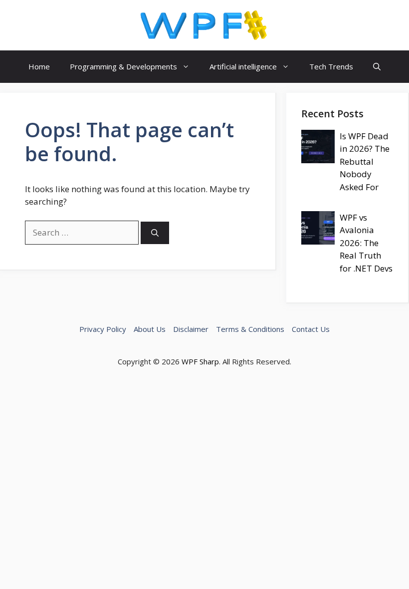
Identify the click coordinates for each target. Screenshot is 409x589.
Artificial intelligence (243, 66)
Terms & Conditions (250, 329)
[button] (377, 66)
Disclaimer (190, 329)
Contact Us (311, 329)
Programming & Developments (123, 66)
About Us (150, 329)
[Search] (155, 233)
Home (39, 66)
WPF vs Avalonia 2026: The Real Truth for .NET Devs (366, 243)
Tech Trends (331, 66)
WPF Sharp (200, 361)
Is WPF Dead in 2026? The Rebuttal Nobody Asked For (365, 161)
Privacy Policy (102, 329)
